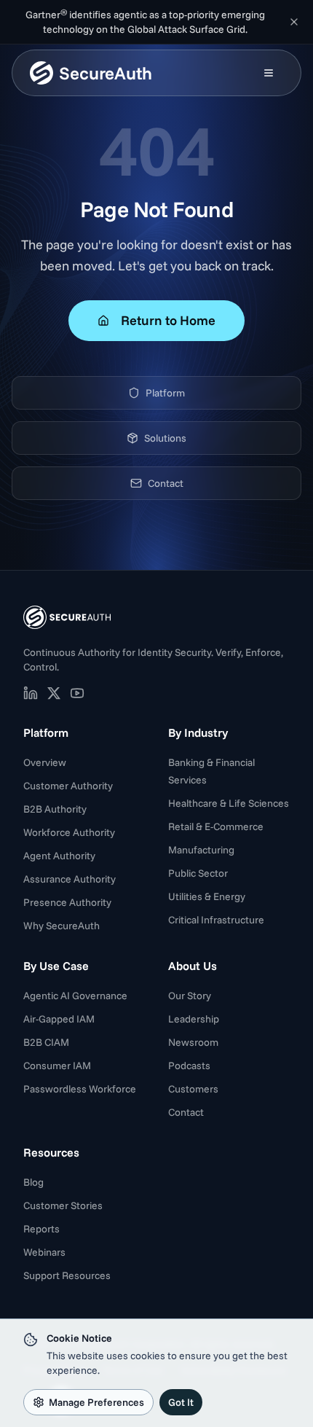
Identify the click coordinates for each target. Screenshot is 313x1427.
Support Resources (67, 1275)
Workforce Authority (69, 832)
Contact (165, 483)
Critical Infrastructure (216, 919)
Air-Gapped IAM (59, 1018)
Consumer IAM (57, 1065)
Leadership (193, 1018)
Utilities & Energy (206, 896)
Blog (33, 1182)
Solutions (165, 438)
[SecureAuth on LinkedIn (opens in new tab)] (30, 693)
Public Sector (198, 873)
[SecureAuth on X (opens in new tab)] (54, 693)
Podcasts (189, 1065)
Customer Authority (68, 785)
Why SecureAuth (61, 925)
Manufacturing (201, 849)
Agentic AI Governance (75, 995)
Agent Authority (59, 855)
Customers (193, 1088)
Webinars (44, 1252)
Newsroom (193, 1042)
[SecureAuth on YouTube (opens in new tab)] (77, 693)
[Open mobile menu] (268, 72)
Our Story (189, 995)
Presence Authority (67, 902)
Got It (181, 1402)
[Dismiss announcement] (294, 22)
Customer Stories (63, 1205)
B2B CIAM (46, 1042)
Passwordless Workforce (79, 1088)
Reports (41, 1228)
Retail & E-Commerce (216, 826)
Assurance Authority (69, 878)
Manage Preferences (96, 1402)
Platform (165, 392)
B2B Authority (55, 809)
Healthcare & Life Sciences (228, 803)
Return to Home (168, 320)
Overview (44, 762)
